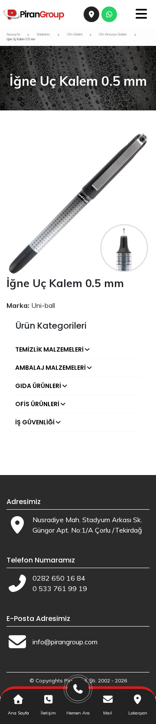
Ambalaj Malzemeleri (50, 367)
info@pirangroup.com (65, 641)
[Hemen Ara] (78, 692)
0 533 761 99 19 (59, 588)
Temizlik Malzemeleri (49, 349)
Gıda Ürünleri (38, 385)
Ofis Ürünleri (37, 404)
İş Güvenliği (35, 422)
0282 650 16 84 (58, 578)
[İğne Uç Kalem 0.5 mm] (78, 202)
